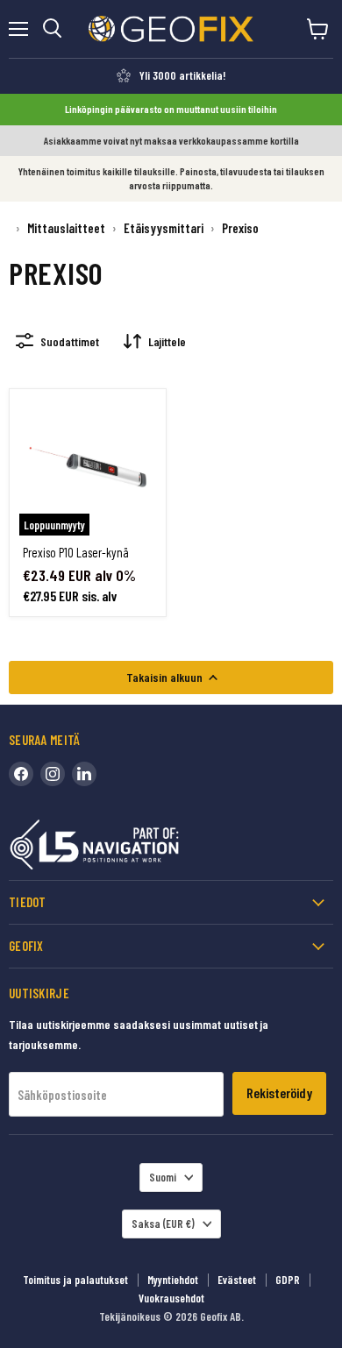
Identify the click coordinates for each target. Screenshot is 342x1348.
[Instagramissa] (52, 774)
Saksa (163, 1224)
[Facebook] (21, 774)
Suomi (162, 1177)
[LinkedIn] (84, 774)
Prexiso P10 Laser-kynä (76, 552)
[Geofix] (131, 848)
